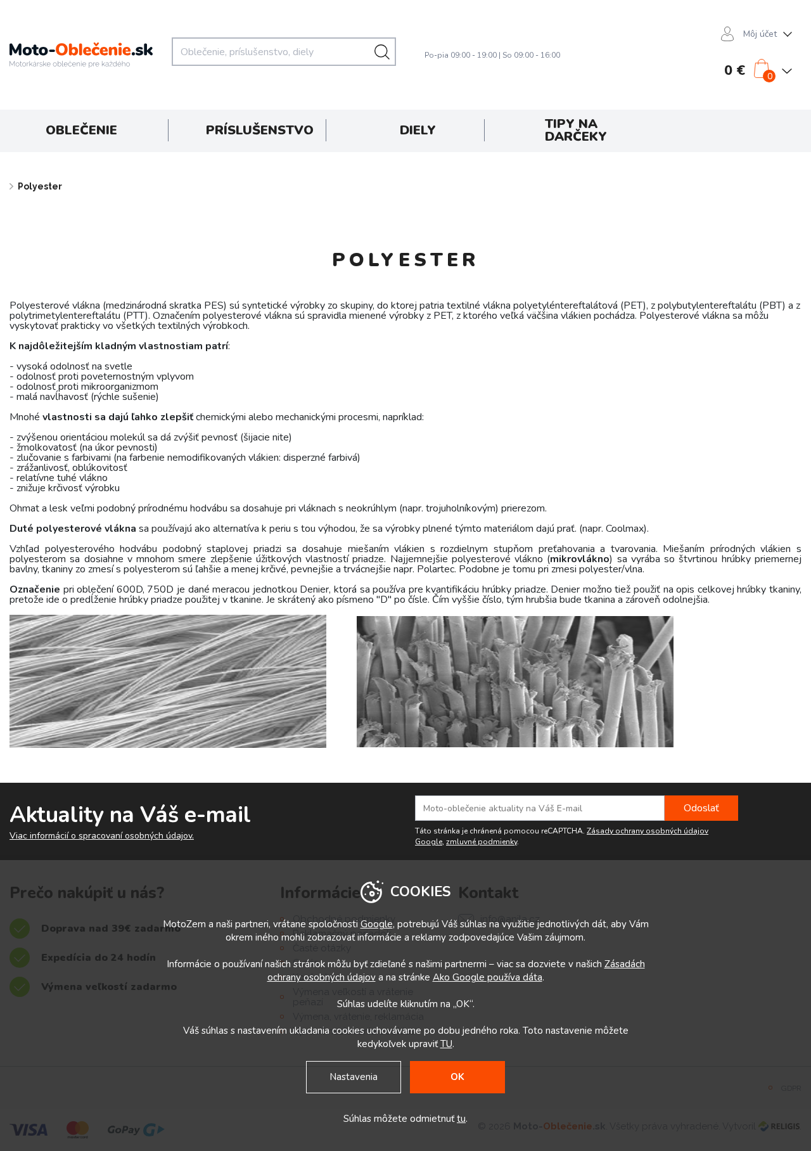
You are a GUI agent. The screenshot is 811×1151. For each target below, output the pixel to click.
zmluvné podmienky (481, 842)
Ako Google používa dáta (487, 977)
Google (377, 924)
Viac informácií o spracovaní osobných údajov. (102, 836)
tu (461, 1118)
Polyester (40, 186)
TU (446, 1044)
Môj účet (760, 34)
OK (457, 1077)
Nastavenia (353, 1077)
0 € (734, 70)
